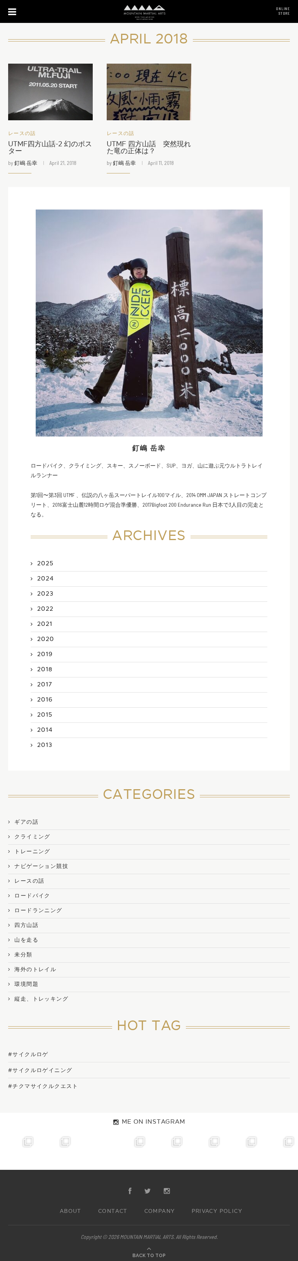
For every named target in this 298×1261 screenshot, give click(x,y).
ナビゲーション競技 (41, 866)
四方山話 (26, 925)
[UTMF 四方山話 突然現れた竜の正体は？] (149, 92)
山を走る (26, 940)
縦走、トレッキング (41, 999)
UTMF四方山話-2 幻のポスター (50, 147)
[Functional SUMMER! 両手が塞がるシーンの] (167, 1151)
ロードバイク (32, 896)
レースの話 (22, 133)
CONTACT (113, 1211)
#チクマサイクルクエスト (43, 1086)
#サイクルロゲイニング (40, 1070)
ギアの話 (26, 822)
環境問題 (26, 984)
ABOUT (70, 1211)
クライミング (32, 837)
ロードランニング (38, 910)
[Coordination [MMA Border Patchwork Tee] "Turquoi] (55, 1151)
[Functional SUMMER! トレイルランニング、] (130, 1151)
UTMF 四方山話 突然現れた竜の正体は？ (149, 147)
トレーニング (32, 851)
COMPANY (159, 1211)
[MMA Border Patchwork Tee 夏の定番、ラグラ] (242, 1151)
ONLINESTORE (283, 11)
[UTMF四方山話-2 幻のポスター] (50, 92)
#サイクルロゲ (28, 1054)
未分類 (23, 955)
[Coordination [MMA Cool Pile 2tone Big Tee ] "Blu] (18, 1151)
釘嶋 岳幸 (25, 162)
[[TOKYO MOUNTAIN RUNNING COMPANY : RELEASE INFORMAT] (93, 1151)
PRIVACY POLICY (217, 1211)
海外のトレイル (35, 969)
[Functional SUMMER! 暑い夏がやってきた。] (279, 1151)
